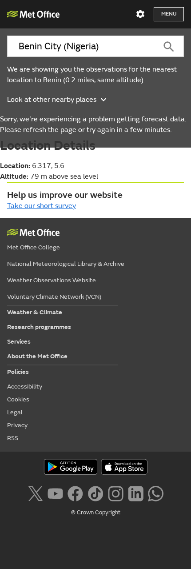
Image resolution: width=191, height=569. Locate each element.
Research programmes (39, 327)
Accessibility (24, 386)
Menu (168, 14)
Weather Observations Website (51, 280)
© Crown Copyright (95, 512)
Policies (18, 372)
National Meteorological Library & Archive (65, 264)
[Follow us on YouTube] (55, 492)
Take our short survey (41, 205)
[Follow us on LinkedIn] (135, 492)
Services (19, 341)
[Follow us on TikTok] (95, 492)
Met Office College (33, 247)
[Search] (168, 46)
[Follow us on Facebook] (75, 492)
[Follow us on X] (35, 492)
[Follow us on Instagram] (115, 492)
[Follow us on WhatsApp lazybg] (155, 492)
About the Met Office (37, 356)
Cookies (18, 399)
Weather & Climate (34, 312)
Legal (15, 412)
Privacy (17, 425)
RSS (12, 438)
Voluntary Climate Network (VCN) (54, 297)
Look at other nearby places (51, 99)
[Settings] (140, 14)
